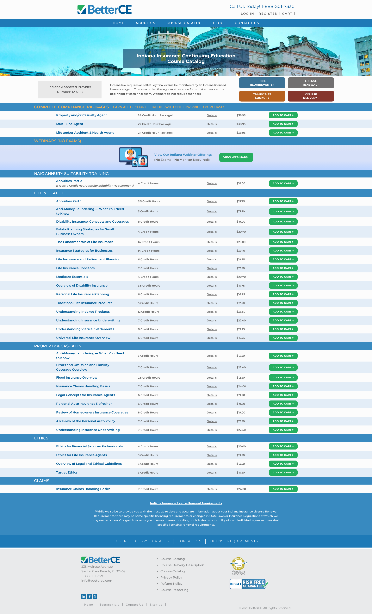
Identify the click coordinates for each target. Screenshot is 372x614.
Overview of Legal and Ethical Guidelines (89, 464)
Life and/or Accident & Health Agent (85, 132)
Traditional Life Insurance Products (84, 303)
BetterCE (130, 8)
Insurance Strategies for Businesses (84, 250)
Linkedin (83, 596)
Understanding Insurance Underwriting (88, 320)
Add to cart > (283, 115)
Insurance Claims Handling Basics (83, 386)
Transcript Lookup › (262, 96)
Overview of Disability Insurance (82, 285)
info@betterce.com (96, 580)
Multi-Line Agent (69, 124)
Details (212, 115)
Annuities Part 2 (69, 181)
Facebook (89, 596)
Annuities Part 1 (68, 201)
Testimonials (110, 604)
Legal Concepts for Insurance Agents (85, 395)
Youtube (95, 596)
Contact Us (134, 604)
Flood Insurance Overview (76, 377)
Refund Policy (171, 584)
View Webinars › (236, 157)
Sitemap (156, 604)
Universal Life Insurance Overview (83, 338)
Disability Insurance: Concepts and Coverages (92, 221)
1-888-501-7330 (277, 6)
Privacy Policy (171, 577)
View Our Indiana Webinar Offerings (183, 155)
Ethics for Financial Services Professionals (89, 446)
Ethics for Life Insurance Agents (81, 455)
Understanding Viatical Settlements (85, 329)
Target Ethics (67, 472)
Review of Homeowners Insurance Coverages (92, 412)
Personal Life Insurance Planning (82, 294)
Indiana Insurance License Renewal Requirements (186, 503)
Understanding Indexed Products (83, 311)
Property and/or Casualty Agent (81, 115)
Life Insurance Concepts (75, 268)
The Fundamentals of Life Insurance (85, 242)
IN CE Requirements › (262, 82)
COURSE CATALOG (152, 541)
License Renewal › (311, 82)
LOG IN (120, 541)
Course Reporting (174, 590)
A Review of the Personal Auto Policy (85, 421)
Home (88, 604)
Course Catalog (172, 559)
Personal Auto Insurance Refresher (84, 404)
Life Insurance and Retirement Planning (88, 259)
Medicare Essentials (72, 277)
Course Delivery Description (182, 565)
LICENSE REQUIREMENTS (234, 541)
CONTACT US (190, 541)
